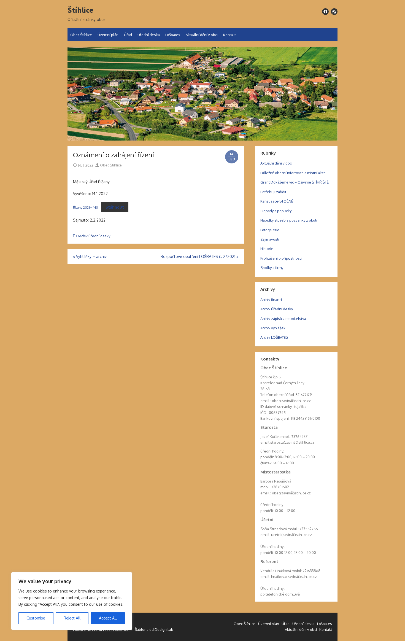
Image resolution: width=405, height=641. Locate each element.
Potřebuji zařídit (273, 192)
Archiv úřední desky (94, 236)
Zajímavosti (269, 239)
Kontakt (229, 35)
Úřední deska (148, 35)
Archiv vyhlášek (272, 328)
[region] (71, 601)
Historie (266, 248)
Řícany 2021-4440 (85, 207)
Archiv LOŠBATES (274, 337)
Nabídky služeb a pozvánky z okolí (288, 220)
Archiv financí (271, 299)
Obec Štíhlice (81, 35)
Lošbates (172, 35)
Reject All (72, 618)
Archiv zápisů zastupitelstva (283, 318)
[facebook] (325, 11)
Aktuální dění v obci (202, 35)
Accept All (108, 618)
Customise (35, 618)
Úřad (128, 35)
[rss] (334, 11)
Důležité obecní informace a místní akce (293, 173)
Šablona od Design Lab (154, 629)
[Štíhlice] (202, 94)
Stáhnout (115, 207)
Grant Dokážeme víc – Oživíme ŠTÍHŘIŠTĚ (294, 182)
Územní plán (108, 35)
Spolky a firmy (271, 267)
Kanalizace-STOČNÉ (276, 201)
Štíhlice (80, 10)
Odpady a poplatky (275, 211)
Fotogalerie (269, 230)
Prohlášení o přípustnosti (281, 258)
